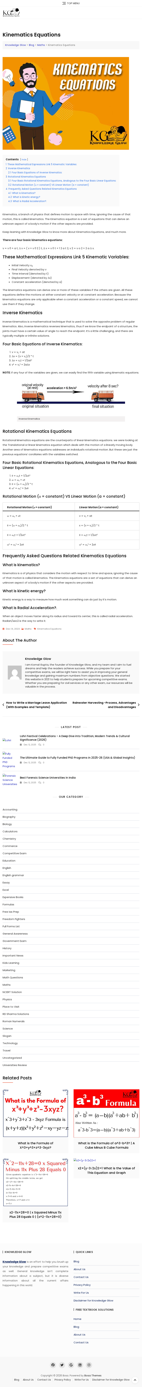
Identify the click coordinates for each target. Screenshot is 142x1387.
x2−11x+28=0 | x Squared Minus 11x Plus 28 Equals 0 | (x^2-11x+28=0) (35, 1214)
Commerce (10, 846)
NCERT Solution (12, 992)
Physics (7, 999)
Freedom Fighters (14, 919)
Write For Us (81, 1292)
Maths (28, 628)
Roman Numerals (14, 1021)
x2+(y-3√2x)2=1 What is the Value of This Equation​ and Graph (106, 1170)
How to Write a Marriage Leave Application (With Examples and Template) (36, 705)
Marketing (9, 970)
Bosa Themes (92, 1375)
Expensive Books (13, 897)
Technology (10, 1043)
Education (9, 860)
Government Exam (14, 941)
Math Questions (13, 977)
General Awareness (15, 933)
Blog (76, 1261)
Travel (6, 1050)
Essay (6, 882)
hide (24, 159)
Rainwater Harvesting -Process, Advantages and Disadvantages (104, 705)
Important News (13, 955)
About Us (79, 1269)
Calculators (10, 831)
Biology (7, 824)
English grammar (13, 875)
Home (77, 1319)
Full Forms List (11, 926)
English (7, 868)
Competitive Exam (14, 853)
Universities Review (15, 1065)
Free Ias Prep (11, 912)
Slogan (7, 1036)
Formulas (8, 904)
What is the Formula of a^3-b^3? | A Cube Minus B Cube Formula (106, 1145)
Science (8, 1028)
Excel (6, 890)
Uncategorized (12, 1058)
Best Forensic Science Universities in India (48, 777)
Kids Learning (11, 963)
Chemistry (9, 839)
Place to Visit (11, 1006)
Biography (9, 817)
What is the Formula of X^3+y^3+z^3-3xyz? (35, 1145)
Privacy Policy (82, 1285)
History (7, 948)
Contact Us (81, 1277)
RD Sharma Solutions (16, 1014)
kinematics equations (49, 628)
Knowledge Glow (38, 659)
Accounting (10, 809)
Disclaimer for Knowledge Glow (93, 1300)
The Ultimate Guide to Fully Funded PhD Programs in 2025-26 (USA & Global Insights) (77, 757)
